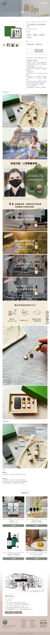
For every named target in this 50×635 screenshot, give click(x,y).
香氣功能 (28, 31)
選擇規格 (36, 525)
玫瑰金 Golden (30, 44)
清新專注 (35, 34)
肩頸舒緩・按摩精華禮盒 (13, 554)
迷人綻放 (29, 37)
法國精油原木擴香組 (36, 521)
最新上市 (15, 519)
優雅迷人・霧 (13, 521)
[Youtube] (46, 626)
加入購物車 (39, 50)
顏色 (27, 41)
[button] (46, 3)
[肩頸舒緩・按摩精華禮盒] (13, 540)
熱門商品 (18, 519)
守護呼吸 (29, 34)
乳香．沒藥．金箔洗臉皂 (36, 554)
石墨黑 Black (39, 44)
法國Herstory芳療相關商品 (8, 519)
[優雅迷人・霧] (13, 507)
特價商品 (22, 519)
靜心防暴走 (42, 34)
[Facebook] (41, 626)
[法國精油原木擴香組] (37, 507)
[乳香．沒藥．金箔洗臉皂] (37, 540)
